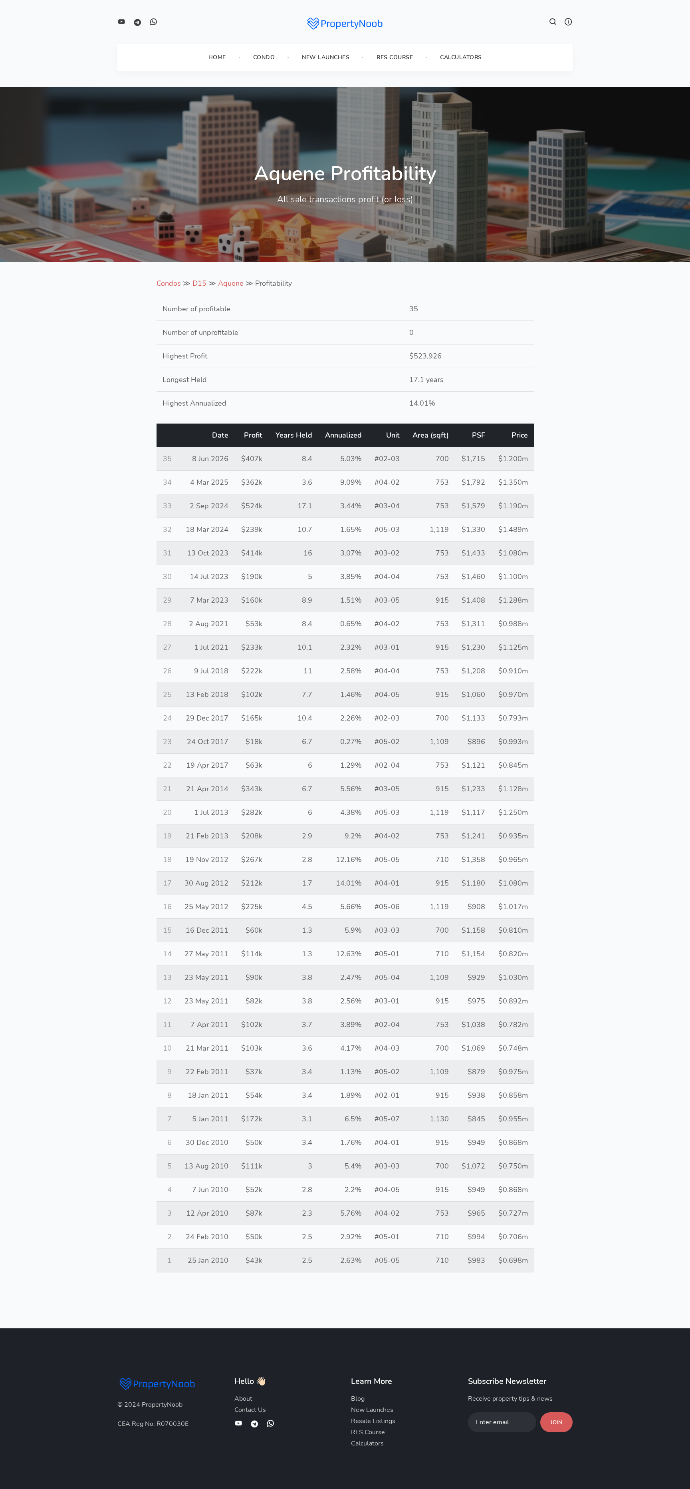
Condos (169, 283)
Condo (264, 57)
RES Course (395, 57)
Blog (358, 1398)
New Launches (325, 57)
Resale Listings (373, 1421)
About (243, 1398)
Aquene (231, 283)
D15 (199, 283)
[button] (553, 23)
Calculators (461, 57)
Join (556, 1422)
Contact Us (250, 1409)
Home (217, 57)
